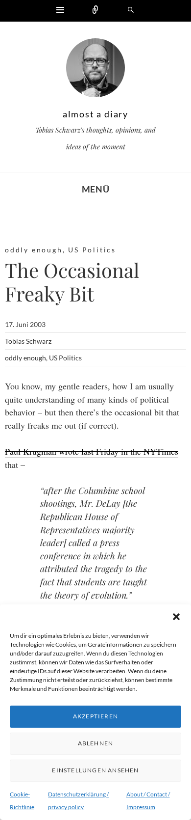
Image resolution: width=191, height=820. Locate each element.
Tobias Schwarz (28, 341)
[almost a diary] (95, 70)
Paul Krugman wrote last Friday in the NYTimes (91, 451)
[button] (176, 617)
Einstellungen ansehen (95, 770)
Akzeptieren (95, 716)
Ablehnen (96, 743)
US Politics (92, 250)
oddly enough (34, 250)
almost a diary (95, 114)
